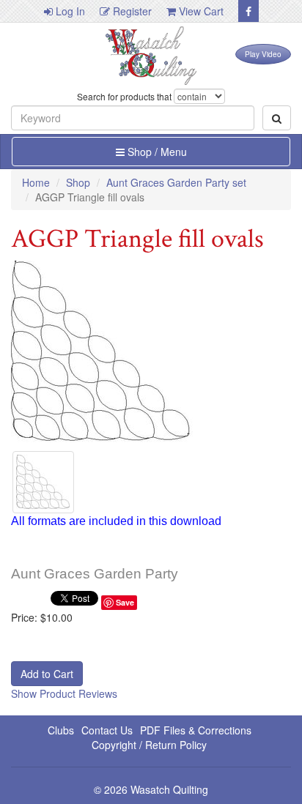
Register (131, 11)
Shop (78, 182)
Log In (69, 11)
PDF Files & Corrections (195, 730)
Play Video (263, 54)
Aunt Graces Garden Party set (176, 182)
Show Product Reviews (64, 693)
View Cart (200, 11)
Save (125, 602)
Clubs (61, 730)
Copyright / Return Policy (149, 744)
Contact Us (107, 730)
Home (36, 182)
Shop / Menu (156, 151)
